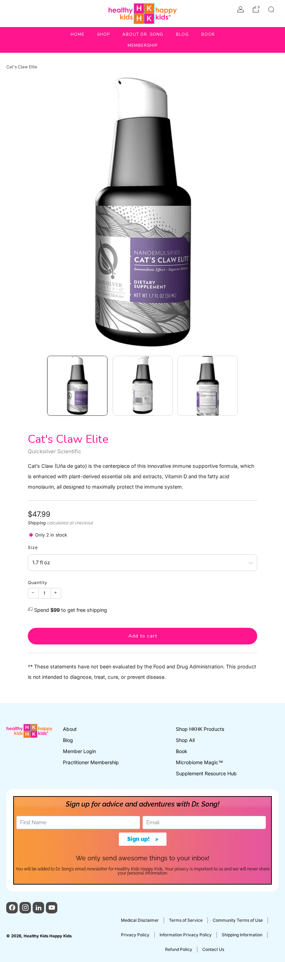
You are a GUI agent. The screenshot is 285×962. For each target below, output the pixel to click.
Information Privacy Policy (186, 934)
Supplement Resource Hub (206, 773)
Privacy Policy (135, 934)
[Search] (271, 9)
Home (77, 34)
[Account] (240, 9)
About (70, 729)
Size (33, 547)
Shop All (185, 740)
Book (208, 34)
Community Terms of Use (238, 920)
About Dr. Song (142, 34)
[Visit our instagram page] (25, 907)
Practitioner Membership (91, 762)
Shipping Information (242, 934)
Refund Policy (178, 949)
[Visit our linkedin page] (38, 907)
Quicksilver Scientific (54, 451)
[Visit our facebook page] (12, 907)
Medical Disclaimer (140, 920)
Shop (103, 34)
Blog (182, 34)
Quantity (37, 582)
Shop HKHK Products (200, 729)
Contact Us (213, 949)
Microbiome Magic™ (199, 762)
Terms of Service (186, 920)
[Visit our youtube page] (51, 907)
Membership (142, 45)
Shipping (37, 522)
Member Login (79, 751)
